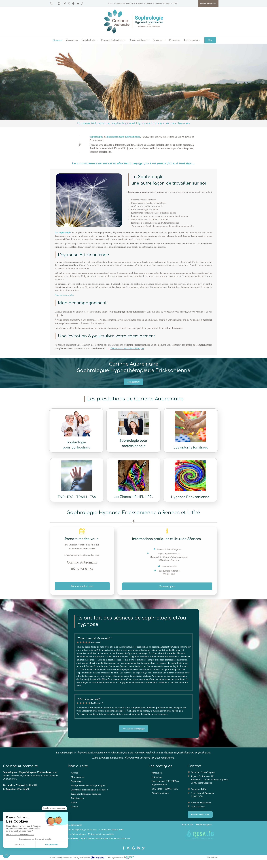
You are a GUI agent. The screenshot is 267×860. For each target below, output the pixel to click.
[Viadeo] (82, 4)
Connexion (211, 856)
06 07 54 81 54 (82, 568)
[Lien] (199, 834)
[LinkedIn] (78, 4)
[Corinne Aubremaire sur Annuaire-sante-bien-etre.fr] (129, 857)
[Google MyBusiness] (73, 4)
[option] (133, 82)
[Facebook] (65, 4)
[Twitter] (69, 4)
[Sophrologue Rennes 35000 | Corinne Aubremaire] (134, 21)
